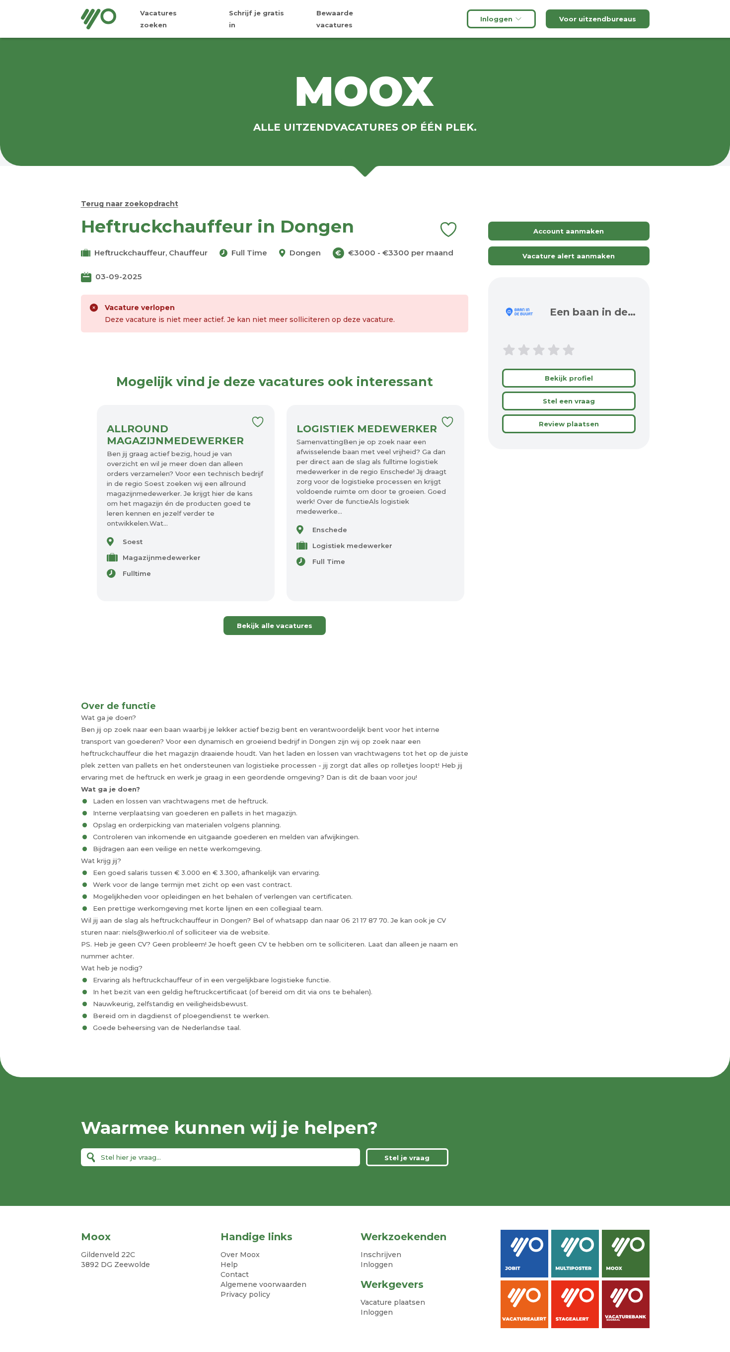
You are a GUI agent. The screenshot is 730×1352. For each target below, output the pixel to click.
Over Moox (240, 1254)
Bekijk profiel (569, 378)
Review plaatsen (569, 424)
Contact (234, 1274)
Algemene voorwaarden (263, 1284)
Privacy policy (245, 1294)
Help (229, 1264)
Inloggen (496, 19)
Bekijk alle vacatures (274, 626)
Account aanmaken (568, 231)
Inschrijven (381, 1254)
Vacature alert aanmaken (568, 256)
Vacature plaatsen (393, 1302)
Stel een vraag (569, 401)
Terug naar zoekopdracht (129, 203)
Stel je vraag (407, 1158)
